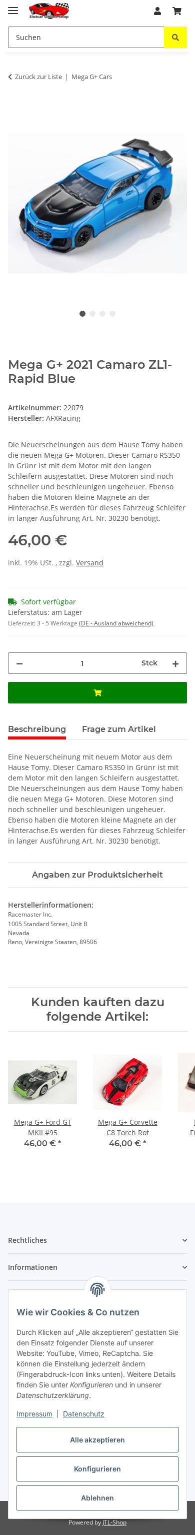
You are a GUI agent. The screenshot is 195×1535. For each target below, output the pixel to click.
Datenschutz (83, 1413)
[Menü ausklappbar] (13, 6)
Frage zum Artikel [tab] (119, 729)
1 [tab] (83, 314)
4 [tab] (113, 314)
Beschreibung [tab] (37, 729)
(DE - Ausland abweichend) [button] (116, 623)
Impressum (34, 1413)
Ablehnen (97, 1497)
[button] (157, 11)
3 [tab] (103, 314)
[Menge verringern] (19, 663)
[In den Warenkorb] (16, 108)
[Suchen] (175, 37)
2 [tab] (93, 314)
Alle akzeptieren (97, 1439)
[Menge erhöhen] (175, 663)
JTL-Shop (114, 1522)
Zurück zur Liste (38, 76)
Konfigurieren (97, 1468)
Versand (90, 562)
